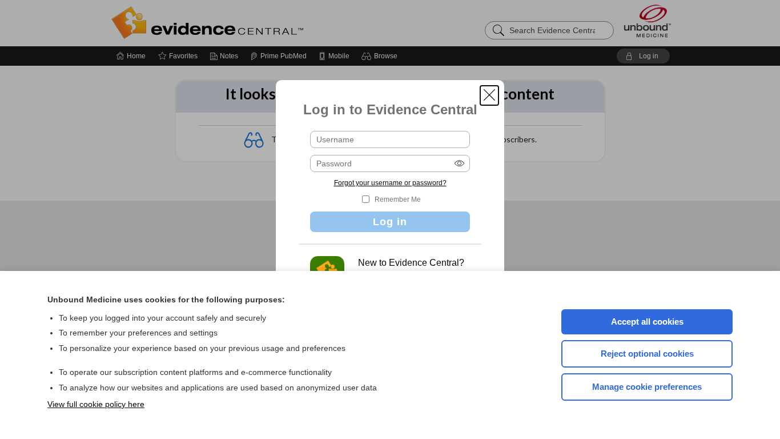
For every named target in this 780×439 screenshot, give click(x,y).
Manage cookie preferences (647, 387)
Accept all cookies (647, 321)
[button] (489, 95)
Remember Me (398, 199)
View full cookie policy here (95, 404)
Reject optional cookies (647, 353)
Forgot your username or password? (390, 183)
